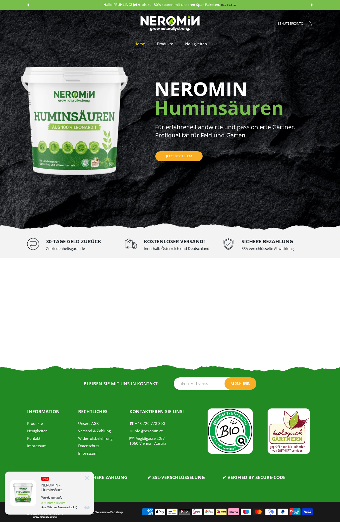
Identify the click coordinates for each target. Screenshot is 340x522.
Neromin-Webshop (109, 512)
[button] (28, 5)
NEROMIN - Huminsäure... (53, 487)
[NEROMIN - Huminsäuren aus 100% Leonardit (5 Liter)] (23, 493)
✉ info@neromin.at (146, 430)
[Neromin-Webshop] (170, 23)
